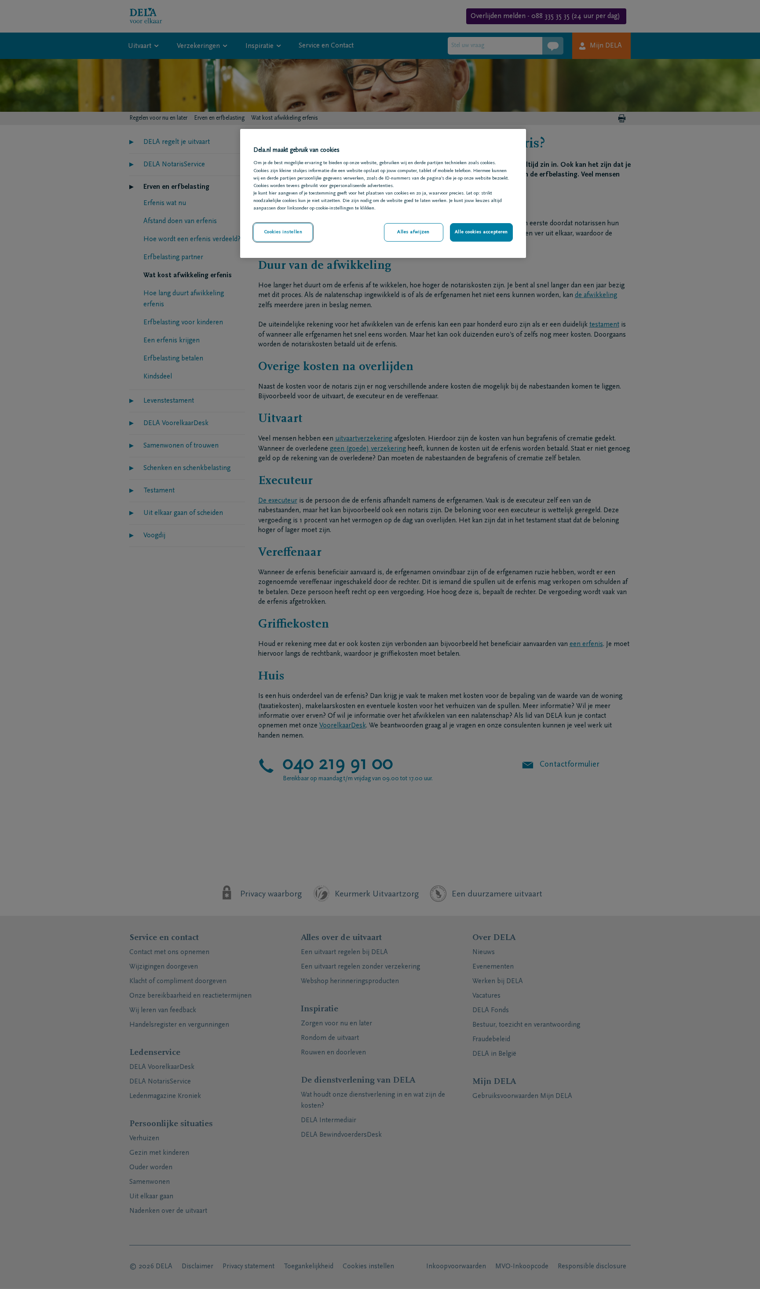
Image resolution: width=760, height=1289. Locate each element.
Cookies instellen (283, 232)
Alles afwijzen (413, 232)
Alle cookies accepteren (481, 232)
